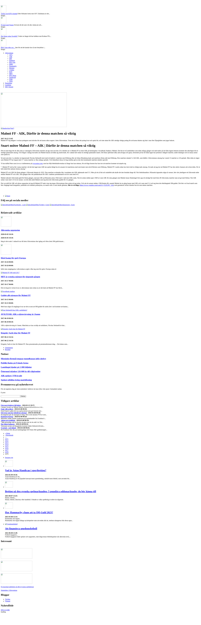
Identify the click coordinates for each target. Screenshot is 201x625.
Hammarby (13, 55)
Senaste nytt (9, 446)
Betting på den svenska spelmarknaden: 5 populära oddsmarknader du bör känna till (50, 480)
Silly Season (9, 75)
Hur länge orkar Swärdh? (9, 25)
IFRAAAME (5, 599)
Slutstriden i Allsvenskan (9, 579)
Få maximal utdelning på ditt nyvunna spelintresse (17, 575)
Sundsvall (12, 66)
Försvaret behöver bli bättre (11, 394)
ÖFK (11, 70)
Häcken (11, 57)
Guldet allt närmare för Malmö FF (16, 284)
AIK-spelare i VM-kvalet (11, 364)
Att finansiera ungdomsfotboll (21, 517)
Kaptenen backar (7, 405)
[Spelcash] (16, 547)
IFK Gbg (12, 51)
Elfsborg (12, 49)
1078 (6, 441)
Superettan (8, 72)
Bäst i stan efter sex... (8, 36)
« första (7, 422)
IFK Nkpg (12, 64)
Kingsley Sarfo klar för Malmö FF (15, 322)
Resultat (7, 338)
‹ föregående (9, 424)
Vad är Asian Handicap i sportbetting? (25, 459)
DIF (10, 47)
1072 (6, 429)
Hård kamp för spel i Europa (13, 247)
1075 (6, 435)
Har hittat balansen (8, 413)
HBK (11, 53)
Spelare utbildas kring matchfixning (16, 368)
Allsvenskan (9, 42)
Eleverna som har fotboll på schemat (14, 401)
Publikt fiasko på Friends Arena (14, 352)
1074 (6, 433)
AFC (11, 43)
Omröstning (9, 336)
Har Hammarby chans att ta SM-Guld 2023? (29, 501)
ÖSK (11, 68)
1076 (6, 437)
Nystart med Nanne (7, 14)
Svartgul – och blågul (8, 416)
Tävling (7, 588)
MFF (11, 62)
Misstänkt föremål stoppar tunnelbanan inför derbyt (23, 347)
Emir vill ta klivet (7, 398)
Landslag (8, 74)
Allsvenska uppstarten (10, 219)
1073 (6, 431)
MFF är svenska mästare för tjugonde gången (20, 265)
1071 (6, 428)
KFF (10, 60)
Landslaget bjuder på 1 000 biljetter (16, 356)
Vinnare (7, 590)
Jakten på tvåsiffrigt (8, 409)
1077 (6, 439)
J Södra (11, 58)
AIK (10, 45)
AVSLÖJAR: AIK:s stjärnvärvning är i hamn (20, 303)
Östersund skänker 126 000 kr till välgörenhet (20, 360)
